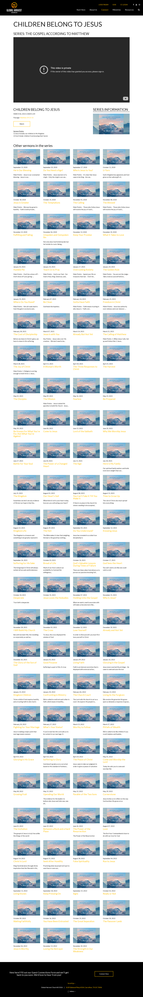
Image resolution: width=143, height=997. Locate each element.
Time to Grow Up (111, 496)
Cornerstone (109, 794)
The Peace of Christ (83, 759)
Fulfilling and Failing (23, 235)
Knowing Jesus (110, 530)
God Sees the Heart (112, 563)
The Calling (78, 202)
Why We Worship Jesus (114, 431)
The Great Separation (83, 921)
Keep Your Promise (82, 235)
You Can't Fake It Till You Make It (85, 497)
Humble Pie (19, 269)
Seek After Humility (53, 861)
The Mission (49, 399)
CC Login (124, 5)
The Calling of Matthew (114, 334)
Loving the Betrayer (53, 948)
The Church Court (82, 695)
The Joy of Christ (21, 366)
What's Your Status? (53, 727)
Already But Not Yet (83, 334)
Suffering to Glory (52, 759)
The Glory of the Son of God (25, 663)
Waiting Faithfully (22, 921)
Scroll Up (71, 983)
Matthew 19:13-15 (26, 118)
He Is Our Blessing (22, 170)
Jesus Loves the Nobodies (55, 597)
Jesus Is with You (51, 334)
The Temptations (51, 202)
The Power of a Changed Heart (55, 464)
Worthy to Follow (81, 727)
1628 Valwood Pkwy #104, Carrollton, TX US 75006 (84, 987)
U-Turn (106, 170)
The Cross (48, 630)
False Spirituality (81, 861)
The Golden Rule (111, 269)
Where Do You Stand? (24, 302)
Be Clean (47, 302)
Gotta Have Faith (81, 302)
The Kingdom (19, 496)
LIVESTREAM (103, 5)
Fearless (77, 399)
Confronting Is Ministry (54, 695)
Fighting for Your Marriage (26, 727)
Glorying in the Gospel (114, 662)
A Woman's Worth (52, 366)
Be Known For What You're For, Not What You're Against (26, 433)
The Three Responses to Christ (85, 367)
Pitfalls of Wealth (111, 727)
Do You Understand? (83, 530)
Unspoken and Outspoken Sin (55, 236)
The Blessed (109, 202)
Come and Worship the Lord (114, 760)
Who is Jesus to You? (83, 170)
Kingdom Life (19, 530)
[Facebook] (133, 5)
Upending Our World (53, 794)
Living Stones (19, 893)
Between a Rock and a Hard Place (56, 830)
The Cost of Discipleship (25, 334)
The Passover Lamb (112, 921)
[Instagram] (139, 5)
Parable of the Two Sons (85, 794)
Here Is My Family (111, 463)
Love (105, 829)
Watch (22, 124)
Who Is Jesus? (109, 597)
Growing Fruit (20, 794)
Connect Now (104, 974)
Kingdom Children (22, 695)
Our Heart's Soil (51, 496)
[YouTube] (136, 5)
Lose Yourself (79, 630)
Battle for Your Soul (23, 463)
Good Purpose (50, 662)
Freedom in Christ (111, 302)
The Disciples (20, 399)
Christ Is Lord (19, 861)
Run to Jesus (109, 861)
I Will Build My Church (24, 630)
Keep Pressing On (52, 893)
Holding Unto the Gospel (85, 597)
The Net (47, 530)
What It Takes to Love (113, 235)
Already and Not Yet (113, 630)
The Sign (77, 463)
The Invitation (20, 829)
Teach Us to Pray (51, 269)
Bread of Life (49, 563)
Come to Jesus (50, 431)
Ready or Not (109, 893)
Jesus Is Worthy (21, 948)
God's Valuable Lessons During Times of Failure (84, 564)
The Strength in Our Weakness (83, 949)
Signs (75, 893)
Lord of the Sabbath (83, 431)
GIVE (114, 5)
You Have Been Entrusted (56, 921)
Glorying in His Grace (23, 759)
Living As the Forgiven (113, 695)
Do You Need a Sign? (53, 170)
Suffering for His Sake (24, 563)
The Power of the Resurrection (81, 830)
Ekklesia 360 (71, 991)
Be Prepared (109, 399)
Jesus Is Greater (21, 202)
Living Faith (78, 662)
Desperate (18, 597)
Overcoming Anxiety (83, 269)
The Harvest (109, 366)
